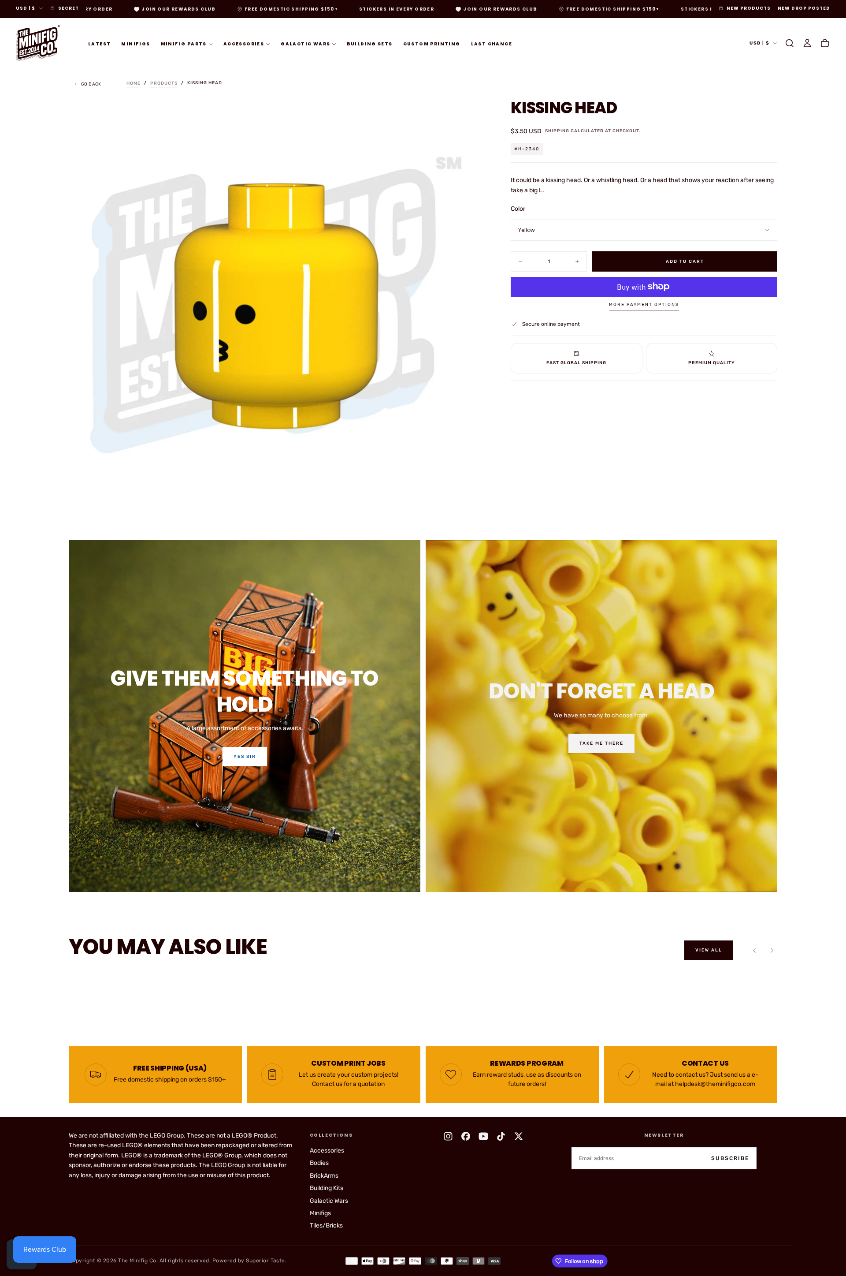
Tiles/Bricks (326, 1225)
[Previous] (754, 950)
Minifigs (135, 43)
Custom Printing (431, 43)
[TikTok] (501, 1136)
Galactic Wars (305, 43)
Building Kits (326, 1188)
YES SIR (245, 756)
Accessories (243, 43)
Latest (99, 43)
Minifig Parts (184, 43)
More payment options (644, 304)
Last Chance (491, 43)
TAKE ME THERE (601, 743)
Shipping (557, 131)
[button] (789, 43)
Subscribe (730, 1158)
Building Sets (369, 43)
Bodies (319, 1163)
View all (708, 950)
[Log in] (807, 43)
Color (518, 209)
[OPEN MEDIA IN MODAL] (468, 497)
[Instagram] (448, 1136)
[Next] (772, 950)
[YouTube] (483, 1136)
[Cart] (825, 43)
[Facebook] (465, 1136)
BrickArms (324, 1175)
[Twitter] (518, 1136)
